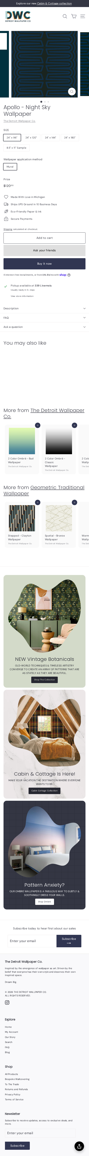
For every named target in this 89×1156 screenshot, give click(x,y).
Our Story (10, 1037)
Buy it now (44, 263)
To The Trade (12, 1084)
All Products (11, 1074)
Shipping (8, 229)
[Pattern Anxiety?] (44, 841)
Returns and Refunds (16, 1089)
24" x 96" (12, 137)
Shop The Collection (44, 679)
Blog (7, 1052)
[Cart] (74, 16)
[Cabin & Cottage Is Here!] (44, 730)
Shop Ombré (44, 901)
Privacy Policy (12, 1094)
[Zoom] (72, 91)
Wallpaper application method (23, 159)
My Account (11, 1031)
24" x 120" (31, 137)
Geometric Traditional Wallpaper (44, 490)
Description (11, 308)
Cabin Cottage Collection (44, 790)
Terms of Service (14, 1099)
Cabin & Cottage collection (54, 3)
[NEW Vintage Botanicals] (44, 616)
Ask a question (13, 327)
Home (8, 1026)
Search (8, 1042)
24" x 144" (50, 137)
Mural (10, 166)
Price (7, 179)
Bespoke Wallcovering (17, 1079)
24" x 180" (70, 137)
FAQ (6, 318)
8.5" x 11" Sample (16, 147)
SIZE (6, 130)
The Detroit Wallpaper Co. (20, 121)
